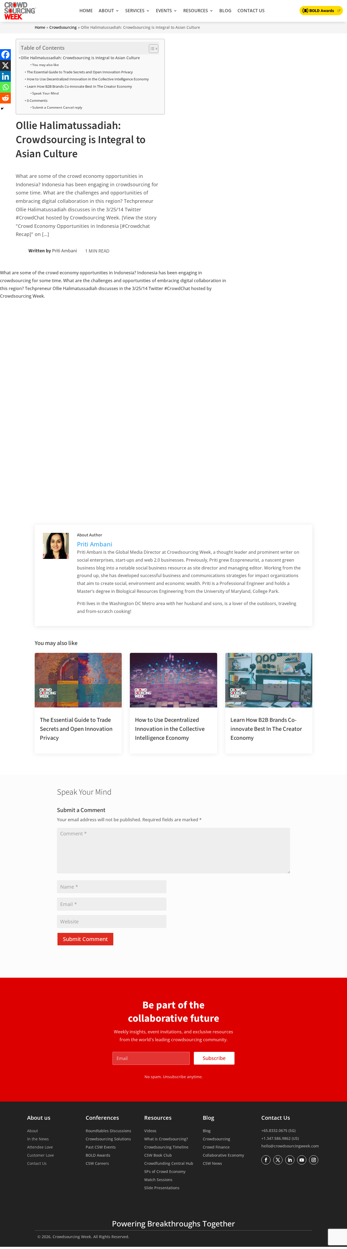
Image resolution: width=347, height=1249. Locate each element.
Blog (225, 11)
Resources (195, 11)
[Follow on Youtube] (301, 1160)
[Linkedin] (5, 76)
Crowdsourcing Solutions (108, 1139)
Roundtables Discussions (108, 1131)
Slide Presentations (161, 1188)
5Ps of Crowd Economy (164, 1172)
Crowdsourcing (63, 27)
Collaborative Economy (223, 1155)
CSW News (212, 1164)
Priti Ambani (64, 250)
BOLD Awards (98, 1155)
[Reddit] (5, 98)
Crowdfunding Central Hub (168, 1164)
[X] (5, 65)
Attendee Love (40, 1147)
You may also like (45, 65)
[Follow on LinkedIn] (289, 1160)
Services (134, 11)
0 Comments (37, 100)
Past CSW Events (101, 1147)
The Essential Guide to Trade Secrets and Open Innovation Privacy (80, 72)
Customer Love (40, 1155)
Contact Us (251, 11)
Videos (150, 1131)
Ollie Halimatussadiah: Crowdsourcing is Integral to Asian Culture (80, 57)
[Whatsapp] (5, 87)
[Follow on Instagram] (313, 1160)
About (106, 11)
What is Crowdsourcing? (166, 1139)
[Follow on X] (277, 1160)
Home (86, 11)
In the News (38, 1139)
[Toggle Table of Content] (151, 48)
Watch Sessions (158, 1180)
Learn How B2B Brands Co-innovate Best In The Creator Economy (79, 86)
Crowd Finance (216, 1147)
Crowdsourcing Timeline (166, 1147)
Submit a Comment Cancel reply (57, 107)
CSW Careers (97, 1164)
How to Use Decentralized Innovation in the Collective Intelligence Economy (88, 79)
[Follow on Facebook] (266, 1160)
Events (164, 11)
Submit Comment (85, 939)
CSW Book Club (158, 1155)
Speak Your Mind (45, 93)
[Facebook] (5, 54)
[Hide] (2, 108)
